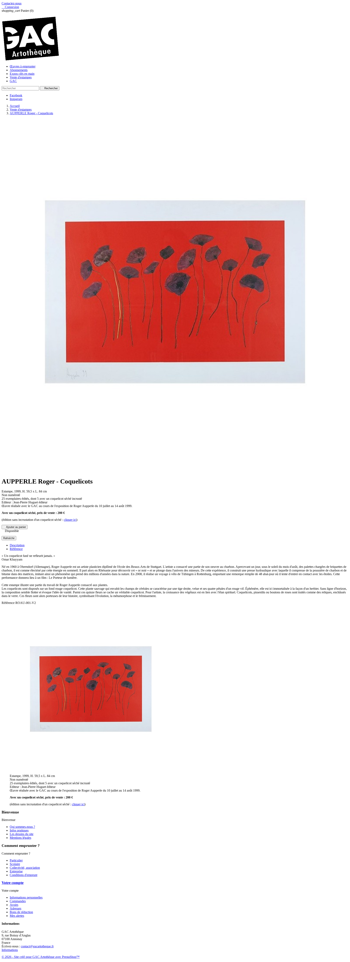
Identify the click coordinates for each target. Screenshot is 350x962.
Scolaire (15, 864)
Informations (10, 950)
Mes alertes (17, 915)
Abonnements (19, 70)
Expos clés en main (22, 73)
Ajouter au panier (14, 527)
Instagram (16, 99)
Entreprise (16, 871)
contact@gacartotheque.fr (37, 946)
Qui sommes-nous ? (22, 826)
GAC (13, 81)
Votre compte (12, 883)
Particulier (16, 860)
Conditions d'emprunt (23, 875)
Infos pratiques (19, 830)
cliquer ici (70, 519)
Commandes (18, 901)
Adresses (15, 908)
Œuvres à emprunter (22, 66)
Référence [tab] (16, 549)
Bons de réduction (21, 912)
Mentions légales (20, 837)
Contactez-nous (11, 3)
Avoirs (14, 904)
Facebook (16, 95)
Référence (8, 603)
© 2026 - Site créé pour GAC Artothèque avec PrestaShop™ (41, 957)
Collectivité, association (25, 867)
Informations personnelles (26, 897)
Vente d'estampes (21, 77)
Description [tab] (17, 545)
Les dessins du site (21, 834)
